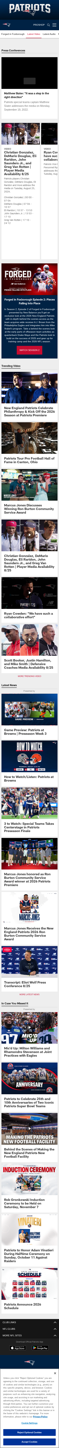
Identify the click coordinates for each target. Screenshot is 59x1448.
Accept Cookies (30, 1441)
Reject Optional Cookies (29, 1432)
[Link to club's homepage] (6, 23)
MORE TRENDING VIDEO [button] (30, 676)
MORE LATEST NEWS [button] (29, 994)
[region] (29, 1408)
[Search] (48, 25)
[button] (29, 81)
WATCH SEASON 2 (29, 350)
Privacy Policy (14, 1416)
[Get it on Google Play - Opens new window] (40, 1349)
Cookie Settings (29, 1423)
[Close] (55, 1373)
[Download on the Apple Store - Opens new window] (17, 1348)
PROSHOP (39, 24)
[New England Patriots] (29, 1363)
